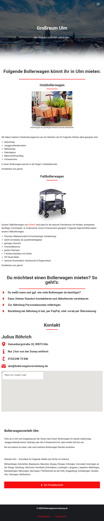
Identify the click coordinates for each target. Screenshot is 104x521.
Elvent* (31, 224)
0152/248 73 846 (18, 358)
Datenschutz (44, 516)
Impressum (60, 516)
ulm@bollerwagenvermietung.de (28, 366)
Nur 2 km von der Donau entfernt (28, 351)
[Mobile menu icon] (98, 4)
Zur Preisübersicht (53, 485)
